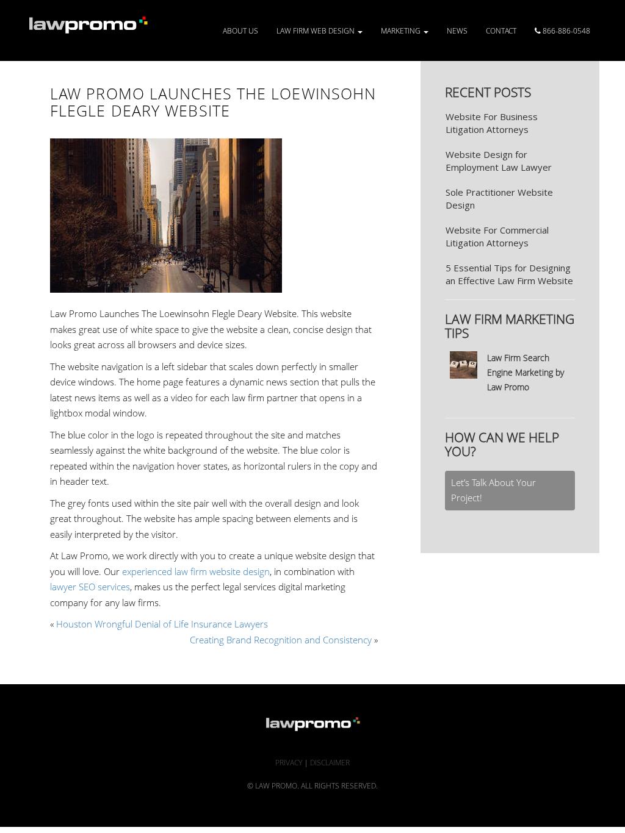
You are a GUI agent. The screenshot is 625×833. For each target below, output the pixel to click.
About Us (240, 31)
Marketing (401, 31)
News (457, 31)
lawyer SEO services (90, 587)
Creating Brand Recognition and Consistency (281, 640)
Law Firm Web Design (316, 31)
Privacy (288, 762)
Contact (501, 31)
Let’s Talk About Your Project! (493, 490)
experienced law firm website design (196, 571)
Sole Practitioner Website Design (499, 198)
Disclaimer (330, 762)
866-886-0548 (565, 31)
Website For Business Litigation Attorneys (492, 122)
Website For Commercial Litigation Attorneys (497, 236)
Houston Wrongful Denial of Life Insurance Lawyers (162, 624)
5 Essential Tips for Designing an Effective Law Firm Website (509, 274)
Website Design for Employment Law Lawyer (499, 160)
